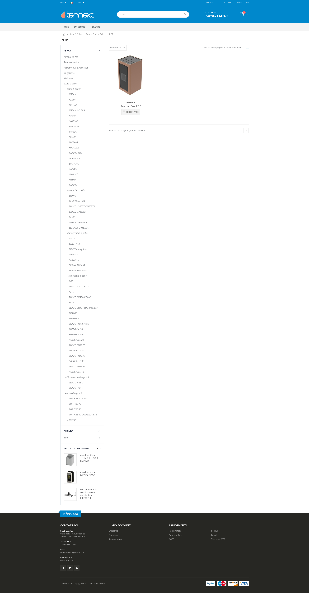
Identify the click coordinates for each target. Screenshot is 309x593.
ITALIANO (78, 2)
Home (66, 27)
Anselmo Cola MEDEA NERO (87, 474)
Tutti (66, 437)
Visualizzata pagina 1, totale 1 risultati (222, 47)
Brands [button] (68, 431)
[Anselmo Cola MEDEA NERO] (70, 477)
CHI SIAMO (227, 2)
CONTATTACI (243, 2)
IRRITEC (214, 530)
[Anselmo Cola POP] (131, 75)
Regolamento (115, 539)
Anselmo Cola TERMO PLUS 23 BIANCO (89, 458)
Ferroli (214, 534)
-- (72, 88)
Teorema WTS (218, 539)
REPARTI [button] (68, 50)
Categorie (79, 27)
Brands (96, 27)
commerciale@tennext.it (72, 552)
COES (171, 539)
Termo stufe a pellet (95, 34)
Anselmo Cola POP (131, 106)
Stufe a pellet (76, 34)
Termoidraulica (71, 62)
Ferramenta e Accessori (76, 67)
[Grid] (247, 48)
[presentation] (98, 448)
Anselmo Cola (175, 534)
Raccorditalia (175, 530)
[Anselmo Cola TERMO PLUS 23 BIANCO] (70, 460)
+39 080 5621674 (68, 544)
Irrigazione (69, 72)
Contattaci (113, 534)
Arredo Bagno (71, 56)
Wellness (68, 78)
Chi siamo (113, 530)
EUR (62, 2)
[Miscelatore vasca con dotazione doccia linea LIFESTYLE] (70, 494)
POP (111, 34)
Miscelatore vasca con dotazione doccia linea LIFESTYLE (89, 494)
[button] (244, 14)
